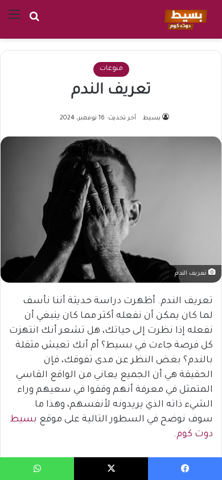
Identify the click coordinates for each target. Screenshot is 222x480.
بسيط (152, 118)
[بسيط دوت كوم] (184, 19)
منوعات (111, 69)
